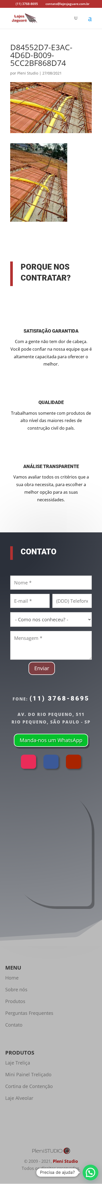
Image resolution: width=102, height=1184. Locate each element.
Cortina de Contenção (29, 1086)
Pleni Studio (27, 73)
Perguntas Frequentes (29, 1013)
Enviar (41, 668)
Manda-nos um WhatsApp (51, 740)
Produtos (15, 1001)
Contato (13, 1025)
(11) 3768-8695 (59, 698)
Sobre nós (16, 989)
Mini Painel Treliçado (28, 1074)
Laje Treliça (17, 1063)
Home (12, 978)
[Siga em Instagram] (28, 762)
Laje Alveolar (19, 1098)
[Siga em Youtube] (73, 762)
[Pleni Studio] (51, 1152)
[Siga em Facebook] (51, 762)
